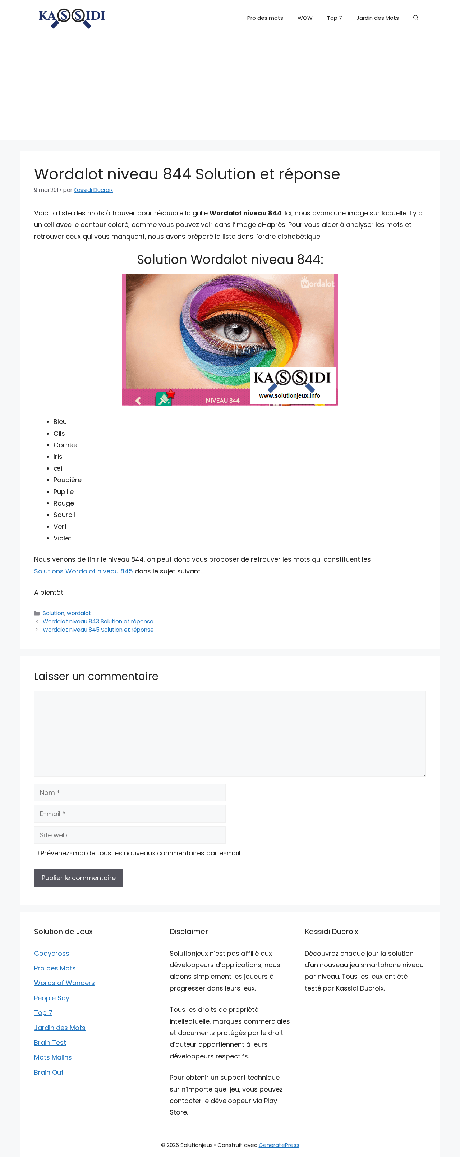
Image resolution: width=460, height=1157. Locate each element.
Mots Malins (53, 1057)
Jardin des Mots (377, 18)
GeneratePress (279, 1145)
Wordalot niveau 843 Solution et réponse (98, 621)
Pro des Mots (55, 968)
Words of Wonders (64, 982)
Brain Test (50, 1042)
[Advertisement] (230, 90)
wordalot (79, 613)
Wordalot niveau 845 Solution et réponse (98, 630)
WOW (305, 18)
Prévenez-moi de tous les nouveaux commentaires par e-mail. (141, 853)
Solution (53, 613)
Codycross (51, 953)
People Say (51, 997)
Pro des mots (265, 18)
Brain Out (49, 1072)
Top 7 (334, 18)
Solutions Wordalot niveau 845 (83, 571)
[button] (416, 18)
